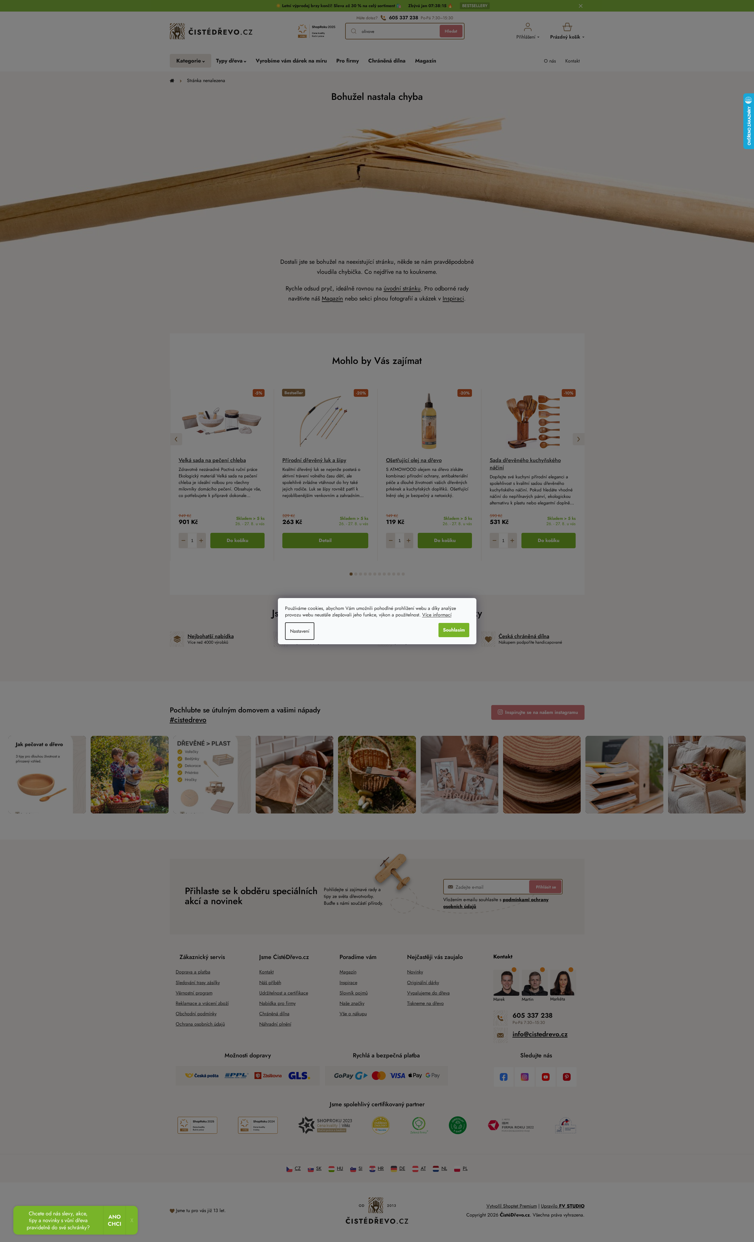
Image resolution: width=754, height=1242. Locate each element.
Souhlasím (454, 629)
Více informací (437, 614)
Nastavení (299, 631)
